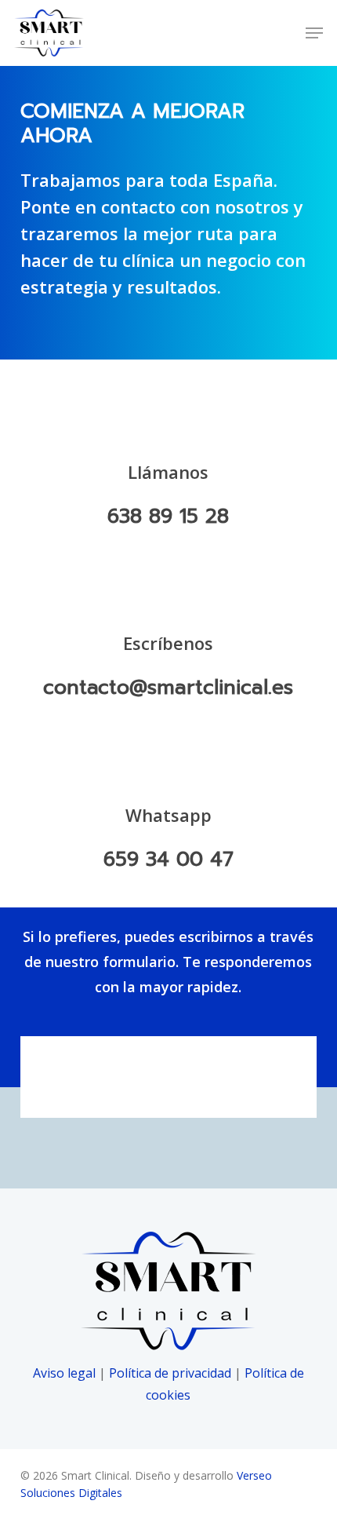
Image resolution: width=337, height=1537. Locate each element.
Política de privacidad (170, 1373)
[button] (314, 33)
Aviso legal (64, 1373)
